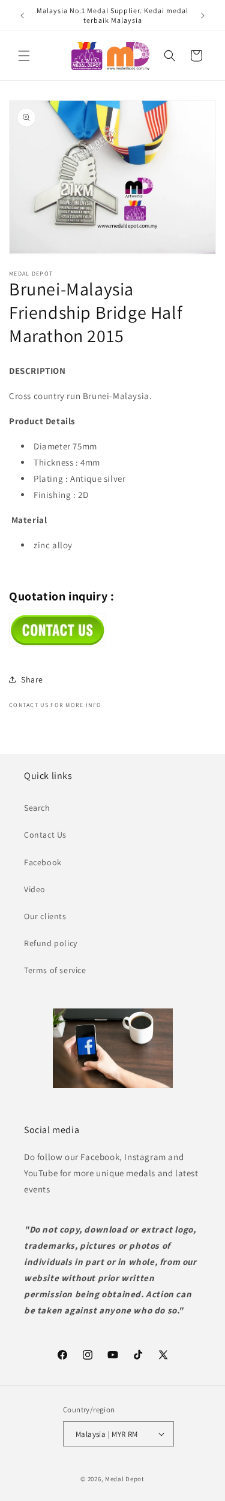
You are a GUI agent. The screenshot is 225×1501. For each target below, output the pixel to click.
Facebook (43, 862)
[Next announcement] (203, 15)
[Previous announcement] (22, 15)
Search (37, 807)
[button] (24, 56)
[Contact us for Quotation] (57, 643)
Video (35, 889)
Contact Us (45, 834)
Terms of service (55, 970)
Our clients (45, 916)
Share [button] (32, 679)
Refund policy (50, 943)
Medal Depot (125, 1479)
